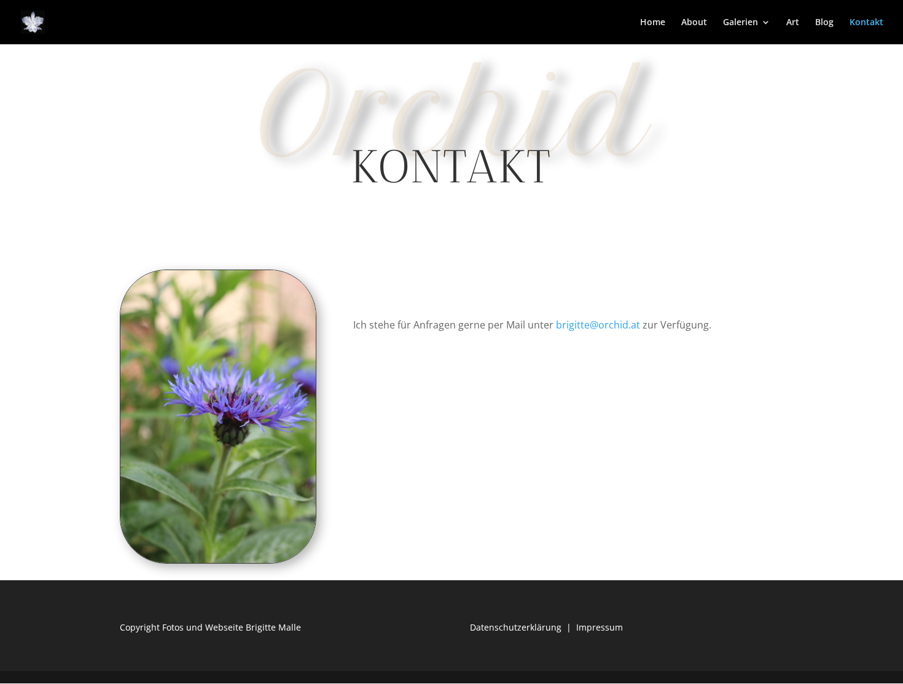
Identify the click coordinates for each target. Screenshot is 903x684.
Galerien (740, 23)
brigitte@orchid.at (598, 325)
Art (792, 23)
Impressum (599, 627)
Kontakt (866, 23)
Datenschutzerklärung (515, 627)
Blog (824, 23)
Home (652, 23)
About (694, 23)
